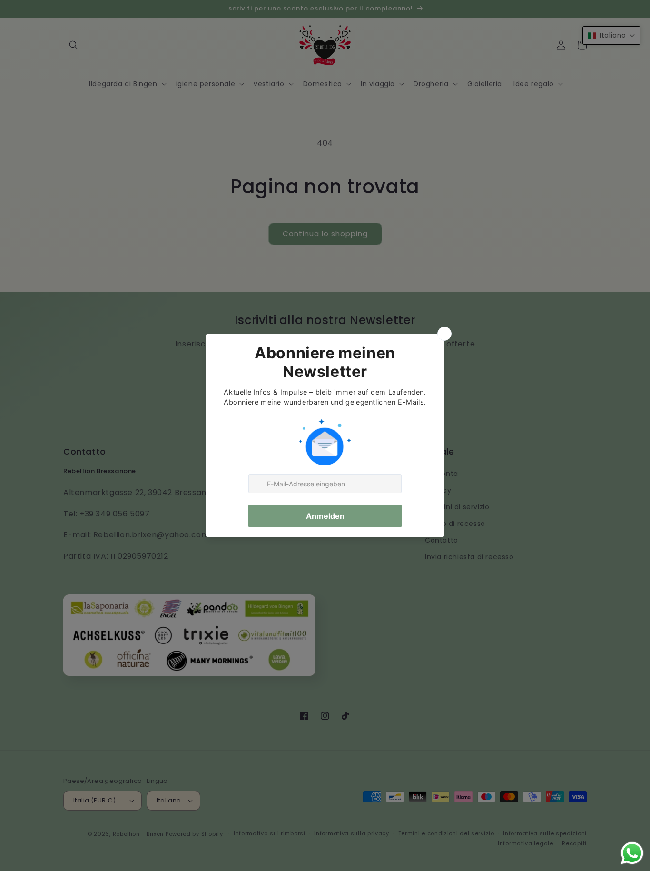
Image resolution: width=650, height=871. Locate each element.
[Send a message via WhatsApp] (632, 853)
